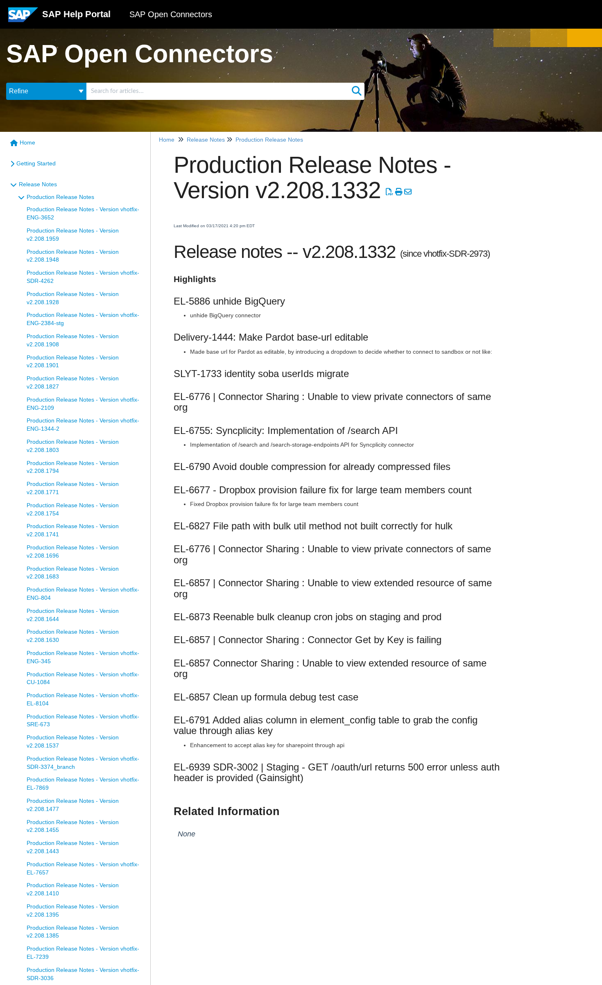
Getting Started (36, 163)
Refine (18, 91)
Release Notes (38, 184)
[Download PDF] (389, 192)
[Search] (356, 91)
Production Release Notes (60, 197)
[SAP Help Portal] (23, 18)
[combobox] (217, 91)
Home (27, 142)
